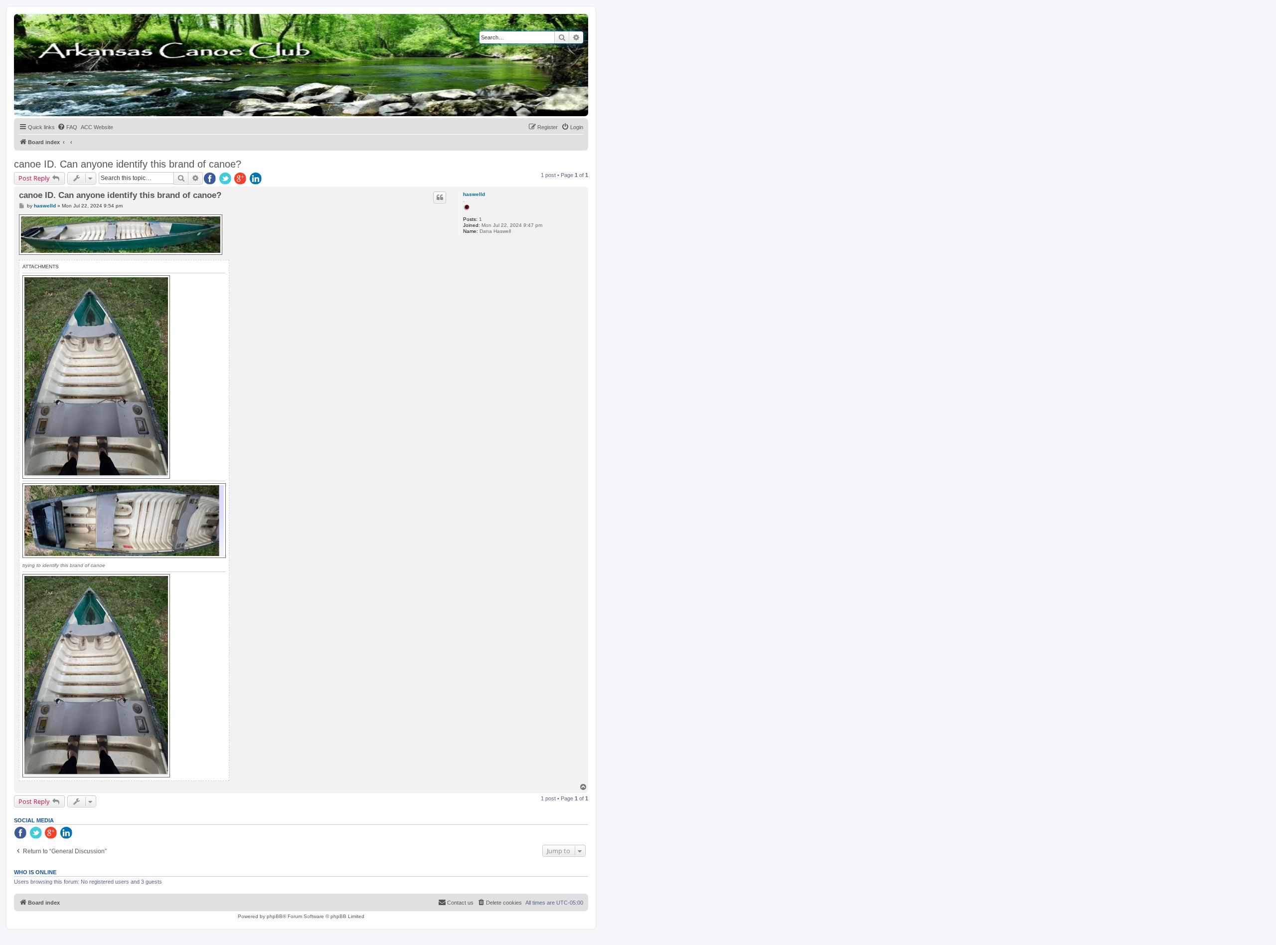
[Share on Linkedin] (257, 179)
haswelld (474, 194)
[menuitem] (67, 127)
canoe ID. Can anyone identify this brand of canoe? (127, 164)
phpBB (275, 916)
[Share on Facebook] (210, 179)
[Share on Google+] (241, 179)
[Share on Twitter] (226, 179)
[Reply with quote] (439, 197)
